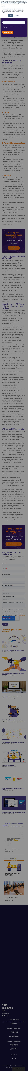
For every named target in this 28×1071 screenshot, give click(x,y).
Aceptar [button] (10, 15)
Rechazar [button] (17, 15)
